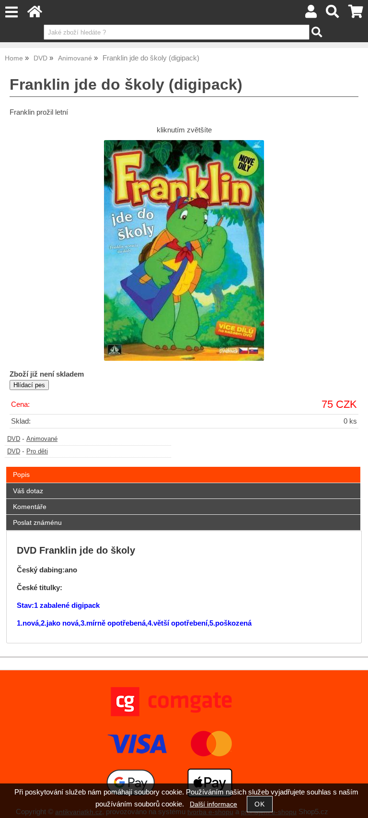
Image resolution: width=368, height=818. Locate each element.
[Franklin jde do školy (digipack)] (184, 250)
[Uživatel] (311, 14)
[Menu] (11, 12)
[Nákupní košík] (356, 14)
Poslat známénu (37, 522)
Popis (21, 474)
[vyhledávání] (333, 14)
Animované (42, 439)
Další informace (213, 804)
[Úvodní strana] (35, 14)
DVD (13, 439)
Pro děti (37, 451)
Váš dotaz (28, 491)
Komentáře (29, 506)
